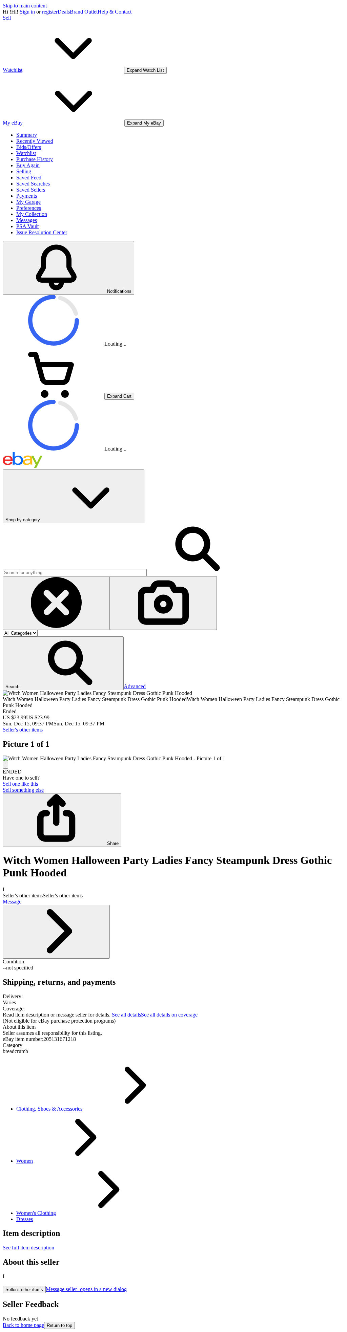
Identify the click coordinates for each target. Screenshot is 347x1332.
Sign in (27, 12)
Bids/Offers (28, 147)
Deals (64, 12)
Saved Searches (33, 184)
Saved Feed (28, 177)
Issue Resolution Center (41, 232)
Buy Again (28, 165)
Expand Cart (119, 396)
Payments (26, 196)
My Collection (31, 214)
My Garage (28, 202)
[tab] (173, 1027)
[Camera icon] (163, 603)
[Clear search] (56, 603)
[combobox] (75, 572)
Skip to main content (25, 5)
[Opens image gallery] (5, 765)
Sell (7, 18)
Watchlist (26, 153)
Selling (23, 171)
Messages (26, 220)
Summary (26, 135)
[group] (173, 759)
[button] (63, 663)
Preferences (28, 208)
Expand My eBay (144, 123)
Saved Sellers (30, 190)
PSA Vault (27, 226)
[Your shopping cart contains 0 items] (53, 396)
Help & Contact (114, 12)
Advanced (135, 686)
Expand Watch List (145, 70)
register (50, 12)
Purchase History (34, 159)
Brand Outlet (84, 12)
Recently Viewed (34, 141)
